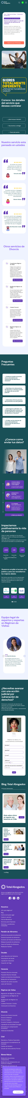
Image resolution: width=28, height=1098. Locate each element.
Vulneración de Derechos (8, 1006)
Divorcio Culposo (6, 1020)
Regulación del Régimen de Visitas (11, 993)
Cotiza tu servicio (6, 917)
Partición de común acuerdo (9, 981)
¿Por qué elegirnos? (6, 910)
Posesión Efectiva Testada (8, 975)
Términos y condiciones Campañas (8, 924)
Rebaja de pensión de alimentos (10, 942)
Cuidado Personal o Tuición (9, 1003)
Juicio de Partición (6, 984)
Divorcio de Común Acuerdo (9, 1015)
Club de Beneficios (6, 919)
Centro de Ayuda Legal (7, 915)
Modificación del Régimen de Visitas (9, 1000)
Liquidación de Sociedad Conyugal (11, 1024)
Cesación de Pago (6, 963)
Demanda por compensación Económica (9, 1027)
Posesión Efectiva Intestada (9, 972)
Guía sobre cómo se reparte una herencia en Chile (10, 817)
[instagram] (14, 898)
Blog (2, 912)
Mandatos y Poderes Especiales (10, 1040)
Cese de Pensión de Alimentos (10, 944)
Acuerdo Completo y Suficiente (10, 1022)
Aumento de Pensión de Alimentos (11, 940)
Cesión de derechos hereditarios (10, 977)
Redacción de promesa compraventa (7, 1058)
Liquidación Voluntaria (7, 961)
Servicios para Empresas (8, 922)
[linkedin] (18, 898)
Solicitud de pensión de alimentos (11, 935)
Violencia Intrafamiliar (7, 1030)
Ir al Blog (6, 872)
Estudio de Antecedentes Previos (10, 1048)
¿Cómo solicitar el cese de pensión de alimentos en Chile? (7, 832)
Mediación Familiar (6, 946)
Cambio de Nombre (6, 1046)
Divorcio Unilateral (6, 1017)
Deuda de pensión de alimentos (10, 937)
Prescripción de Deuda (7, 958)
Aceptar (18, 1092)
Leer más (21, 817)
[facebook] (10, 898)
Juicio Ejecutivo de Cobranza (9, 956)
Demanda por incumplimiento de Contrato (10, 1043)
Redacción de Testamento (8, 979)
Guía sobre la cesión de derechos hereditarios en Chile (8, 848)
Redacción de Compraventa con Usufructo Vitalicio (10, 1062)
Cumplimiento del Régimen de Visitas (9, 996)
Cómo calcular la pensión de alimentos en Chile (8, 862)
